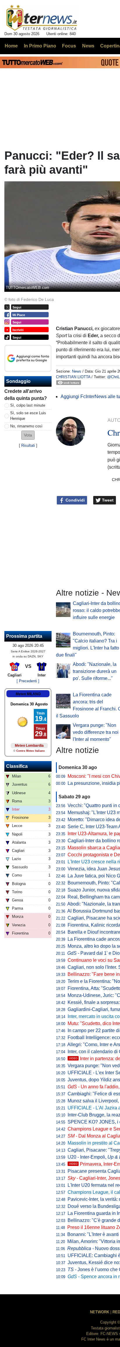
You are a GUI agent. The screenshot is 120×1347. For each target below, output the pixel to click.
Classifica (17, 766)
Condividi (74, 500)
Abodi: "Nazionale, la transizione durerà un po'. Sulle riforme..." (95, 671)
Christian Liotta (73, 377)
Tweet (107, 500)
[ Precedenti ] (28, 681)
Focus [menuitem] (69, 45)
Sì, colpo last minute (27, 405)
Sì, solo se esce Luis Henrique (28, 416)
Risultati (28, 445)
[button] (28, 435)
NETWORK (99, 1312)
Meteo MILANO (28, 694)
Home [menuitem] (11, 45)
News (76, 371)
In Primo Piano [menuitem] (40, 45)
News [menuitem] (88, 45)
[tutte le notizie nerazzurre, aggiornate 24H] (41, 18)
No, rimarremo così (26, 426)
